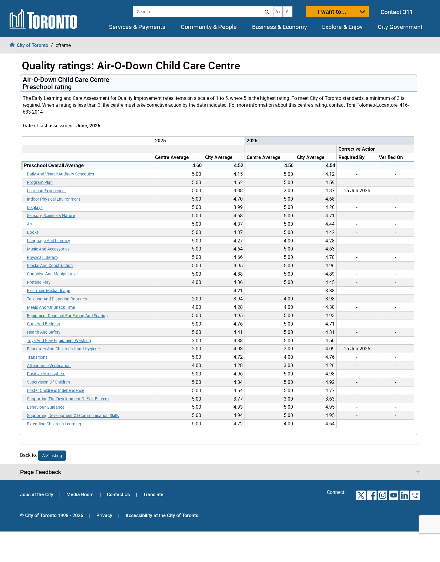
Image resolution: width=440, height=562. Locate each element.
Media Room (80, 494)
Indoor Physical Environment (53, 199)
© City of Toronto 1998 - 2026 (51, 515)
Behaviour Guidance (45, 407)
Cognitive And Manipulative (52, 274)
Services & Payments (137, 27)
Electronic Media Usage (48, 290)
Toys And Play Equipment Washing (59, 340)
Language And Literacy (48, 240)
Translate (153, 494)
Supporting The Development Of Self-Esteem (68, 398)
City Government (400, 27)
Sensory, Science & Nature (51, 215)
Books (33, 232)
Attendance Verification (49, 365)
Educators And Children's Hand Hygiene (63, 349)
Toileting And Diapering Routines (57, 299)
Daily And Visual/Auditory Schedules (60, 174)
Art (30, 224)
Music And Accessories (48, 249)
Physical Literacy (42, 257)
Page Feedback (40, 472)
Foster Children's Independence (55, 390)
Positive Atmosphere (46, 373)
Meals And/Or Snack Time (51, 307)
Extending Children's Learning (54, 424)
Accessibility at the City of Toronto (161, 515)
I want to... (332, 11)
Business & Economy (279, 27)
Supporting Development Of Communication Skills (73, 415)
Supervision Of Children (48, 382)
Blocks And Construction (50, 265)
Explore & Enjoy (342, 27)
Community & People (209, 27)
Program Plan (40, 182)
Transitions (37, 357)
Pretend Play (39, 282)
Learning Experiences (46, 190)
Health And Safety (43, 332)
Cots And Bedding (43, 323)
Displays (35, 207)
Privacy (104, 515)
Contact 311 (396, 12)
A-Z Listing (52, 455)
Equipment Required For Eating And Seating (67, 315)
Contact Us (119, 494)
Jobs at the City (37, 494)
